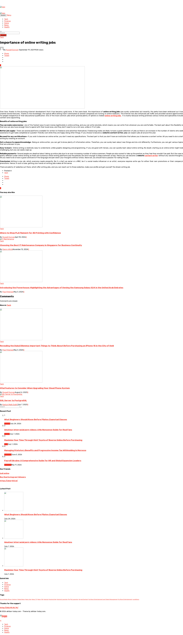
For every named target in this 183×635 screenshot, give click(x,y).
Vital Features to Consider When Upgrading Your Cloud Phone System (35, 388)
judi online (4, 473)
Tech (6, 19)
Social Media (4, 599)
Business (7, 455)
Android (46, 599)
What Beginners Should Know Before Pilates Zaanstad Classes (35, 419)
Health (7, 27)
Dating (7, 434)
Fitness (7, 424)
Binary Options (12, 599)
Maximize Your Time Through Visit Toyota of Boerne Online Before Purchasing (43, 440)
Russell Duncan (12, 50)
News (6, 25)
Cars (6, 444)
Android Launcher (62, 599)
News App (28, 599)
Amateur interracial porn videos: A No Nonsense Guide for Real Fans (38, 430)
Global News (21, 599)
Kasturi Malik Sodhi (10, 405)
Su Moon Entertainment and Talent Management (103, 599)
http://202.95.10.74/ (9, 608)
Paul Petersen (8, 292)
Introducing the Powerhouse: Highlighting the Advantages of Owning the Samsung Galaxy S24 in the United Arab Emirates (61, 287)
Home (6, 23)
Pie (69, 599)
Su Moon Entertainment (125, 599)
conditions (136, 599)
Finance (7, 21)
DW (42, 599)
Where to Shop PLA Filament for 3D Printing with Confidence (30, 233)
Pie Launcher (74, 599)
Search (3, 35)
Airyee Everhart (83, 599)
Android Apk (52, 599)
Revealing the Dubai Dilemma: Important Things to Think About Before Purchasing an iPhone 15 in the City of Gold (57, 346)
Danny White (8, 249)
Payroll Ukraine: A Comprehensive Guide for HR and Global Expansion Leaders (42, 460)
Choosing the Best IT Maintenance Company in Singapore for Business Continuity (41, 245)
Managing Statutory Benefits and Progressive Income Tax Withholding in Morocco (45, 450)
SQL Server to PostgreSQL (13, 400)
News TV (34, 599)
